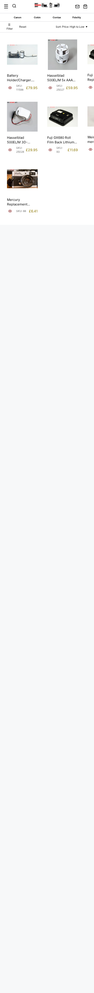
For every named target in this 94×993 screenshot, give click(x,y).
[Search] (14, 6)
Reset (22, 26)
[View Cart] (85, 6)
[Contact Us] (77, 6)
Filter (10, 26)
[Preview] (10, 88)
